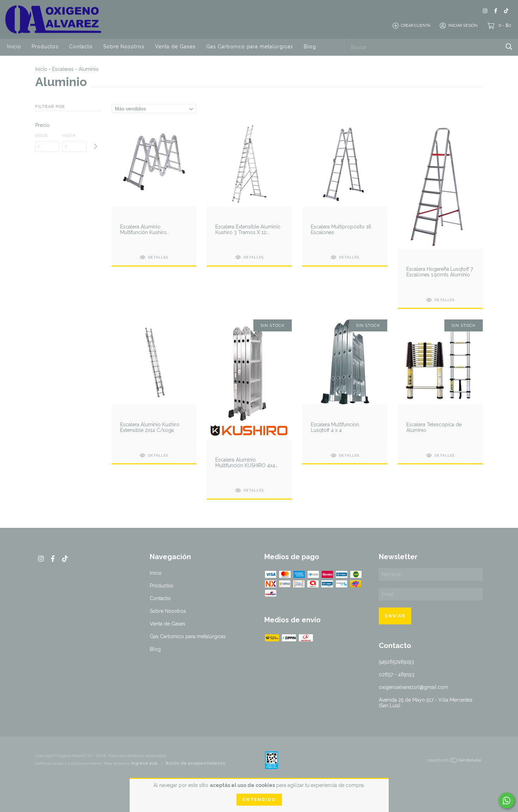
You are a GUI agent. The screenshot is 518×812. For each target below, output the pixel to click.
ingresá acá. (144, 763)
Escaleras (63, 69)
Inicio (14, 46)
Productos (45, 46)
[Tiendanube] (454, 761)
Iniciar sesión (462, 25)
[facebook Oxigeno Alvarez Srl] (495, 10)
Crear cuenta (415, 25)
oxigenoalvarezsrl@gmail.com (413, 687)
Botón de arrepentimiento (195, 763)
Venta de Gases (175, 46)
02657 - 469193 (396, 674)
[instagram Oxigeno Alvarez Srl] (485, 10)
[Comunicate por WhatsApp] (506, 800)
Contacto (81, 46)
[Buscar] (509, 47)
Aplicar (95, 146)
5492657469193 (396, 662)
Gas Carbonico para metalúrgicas (249, 46)
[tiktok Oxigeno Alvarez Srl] (506, 10)
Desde (41, 136)
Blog (310, 46)
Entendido (259, 799)
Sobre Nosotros (123, 46)
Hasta (69, 136)
